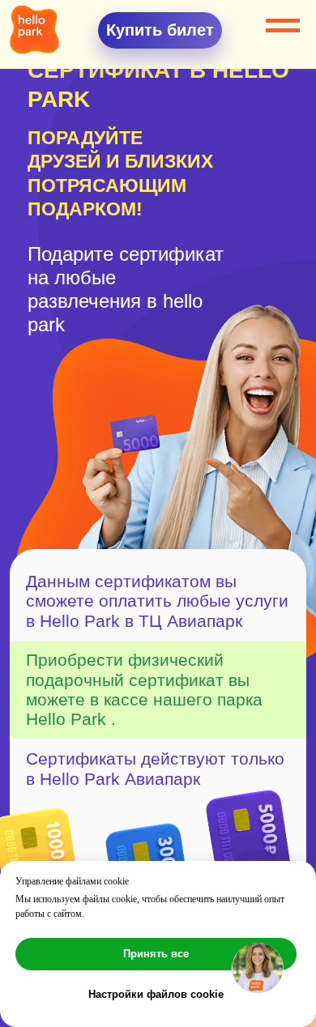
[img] (34, 29)
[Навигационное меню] (283, 26)
